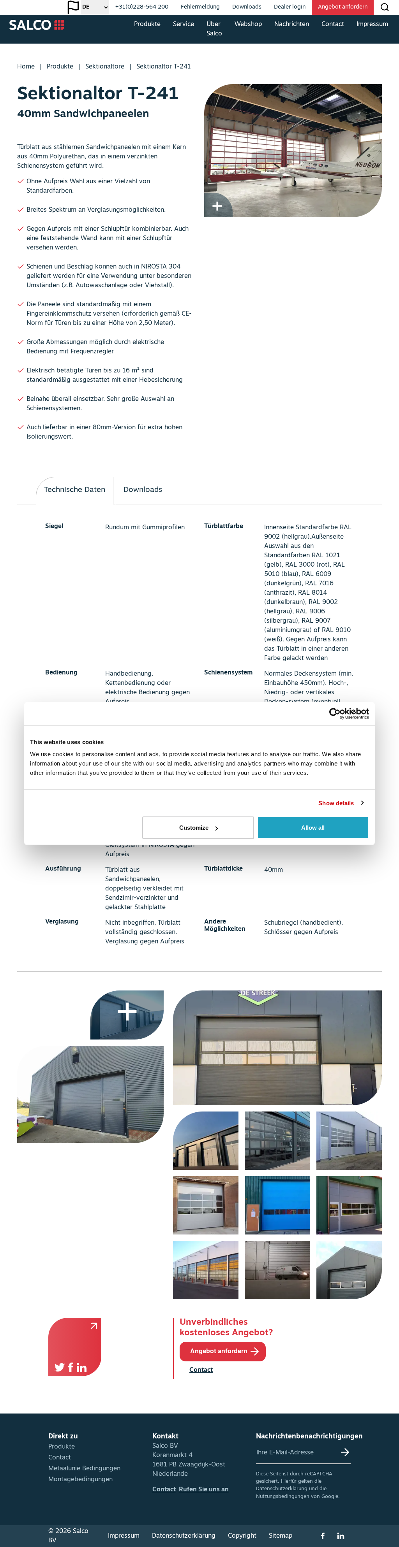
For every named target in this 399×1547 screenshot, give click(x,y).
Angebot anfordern (342, 7)
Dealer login (289, 7)
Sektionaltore (104, 67)
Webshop (248, 24)
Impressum (372, 24)
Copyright (242, 1536)
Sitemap (280, 1536)
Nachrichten (291, 24)
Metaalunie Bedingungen (84, 1469)
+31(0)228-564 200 (141, 7)
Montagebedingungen (80, 1480)
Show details (336, 802)
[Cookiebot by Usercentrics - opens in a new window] (335, 713)
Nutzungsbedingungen (282, 1496)
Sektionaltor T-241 (163, 67)
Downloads (246, 7)
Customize (193, 827)
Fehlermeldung (200, 7)
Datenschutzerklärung (281, 1488)
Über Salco (214, 29)
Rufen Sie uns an (204, 1490)
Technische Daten (74, 490)
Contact (332, 24)
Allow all (313, 827)
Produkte (147, 24)
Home (26, 67)
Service (183, 24)
